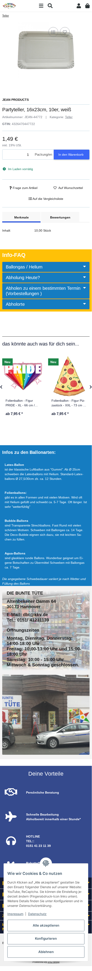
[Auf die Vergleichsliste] (53, 32)
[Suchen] (50, 6)
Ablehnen (46, 952)
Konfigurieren (46, 938)
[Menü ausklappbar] (41, 6)
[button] (79, 6)
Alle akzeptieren (46, 925)
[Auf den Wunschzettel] (65, 32)
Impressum (15, 914)
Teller (69, 117)
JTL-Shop (53, 961)
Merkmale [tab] (21, 217)
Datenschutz (37, 914)
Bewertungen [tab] (60, 217)
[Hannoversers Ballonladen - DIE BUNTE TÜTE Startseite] (9, 5)
